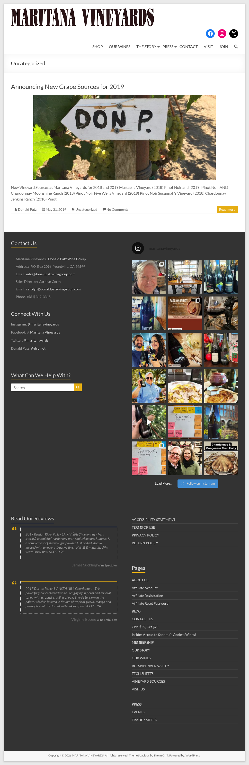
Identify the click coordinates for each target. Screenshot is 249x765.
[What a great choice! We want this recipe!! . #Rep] (221, 350)
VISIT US (138, 689)
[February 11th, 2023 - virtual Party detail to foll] (221, 458)
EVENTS (138, 712)
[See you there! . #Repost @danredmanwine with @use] (185, 313)
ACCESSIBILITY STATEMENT (153, 519)
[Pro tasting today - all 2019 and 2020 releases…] (185, 277)
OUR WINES (119, 46)
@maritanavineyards (43, 324)
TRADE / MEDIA (144, 720)
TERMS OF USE (143, 527)
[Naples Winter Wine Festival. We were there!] (221, 277)
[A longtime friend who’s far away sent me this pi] (149, 313)
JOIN (223, 46)
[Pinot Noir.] (221, 313)
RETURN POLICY (145, 543)
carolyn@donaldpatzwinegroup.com (53, 289)
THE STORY (146, 46)
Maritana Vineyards (45, 332)
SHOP (97, 46)
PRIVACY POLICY (145, 535)
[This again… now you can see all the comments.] (185, 422)
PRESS (167, 46)
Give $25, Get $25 (145, 627)
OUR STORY (141, 650)
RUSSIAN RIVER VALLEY (150, 666)
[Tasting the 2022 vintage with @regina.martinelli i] (185, 458)
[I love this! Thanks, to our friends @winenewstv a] (149, 422)
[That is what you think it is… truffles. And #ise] (185, 386)
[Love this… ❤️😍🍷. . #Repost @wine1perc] (185, 350)
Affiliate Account (145, 588)
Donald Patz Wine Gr (64, 259)
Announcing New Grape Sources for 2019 (67, 86)
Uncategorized (86, 209)
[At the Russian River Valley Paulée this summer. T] (149, 386)
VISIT (208, 46)
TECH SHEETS (142, 673)
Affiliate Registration (147, 595)
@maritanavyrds (36, 340)
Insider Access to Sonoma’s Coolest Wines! (164, 634)
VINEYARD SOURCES (148, 681)
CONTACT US (142, 619)
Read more (227, 209)
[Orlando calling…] (149, 350)
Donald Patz (27, 209)
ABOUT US (140, 580)
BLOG (136, 611)
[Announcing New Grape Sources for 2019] (124, 97)
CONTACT (188, 46)
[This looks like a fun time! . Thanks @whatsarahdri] (149, 458)
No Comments (117, 209)
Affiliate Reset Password (150, 603)
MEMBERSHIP (143, 642)
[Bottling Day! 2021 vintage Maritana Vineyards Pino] (149, 277)
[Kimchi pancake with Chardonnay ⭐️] (221, 386)
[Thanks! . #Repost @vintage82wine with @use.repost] (221, 422)
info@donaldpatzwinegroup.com (50, 274)
